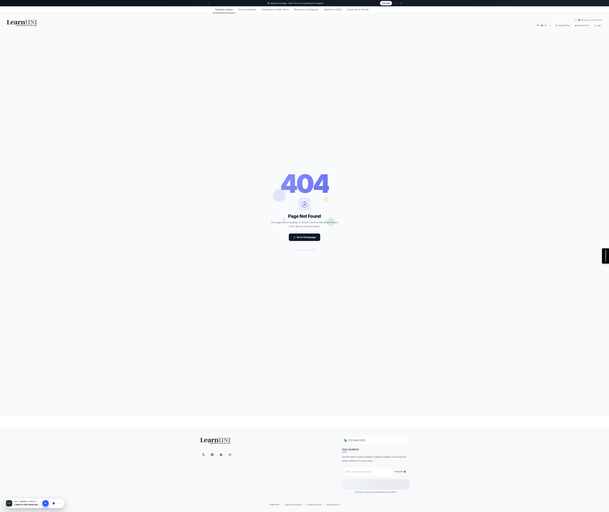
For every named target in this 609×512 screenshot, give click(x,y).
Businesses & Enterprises (306, 9)
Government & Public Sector (275, 9)
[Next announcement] (395, 3)
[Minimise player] (61, 503)
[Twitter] (203, 454)
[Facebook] (221, 454)
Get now (386, 3)
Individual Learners (224, 9)
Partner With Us (314, 504)
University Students (247, 9)
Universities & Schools (358, 9)
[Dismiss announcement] (401, 3)
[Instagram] (229, 454)
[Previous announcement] (208, 3)
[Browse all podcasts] (54, 503)
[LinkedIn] (212, 454)
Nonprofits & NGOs (333, 9)
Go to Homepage (306, 237)
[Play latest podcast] (45, 503)
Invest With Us (333, 504)
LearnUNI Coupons (293, 504)
